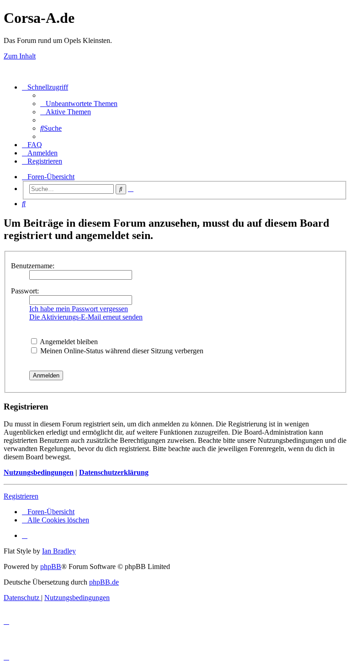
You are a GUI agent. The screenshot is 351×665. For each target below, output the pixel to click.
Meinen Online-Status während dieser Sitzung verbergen (120, 351)
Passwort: (25, 291)
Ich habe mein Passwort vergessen (78, 309)
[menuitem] (78, 103)
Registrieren (21, 496)
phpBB (50, 566)
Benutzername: (32, 266)
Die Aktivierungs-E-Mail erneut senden (86, 317)
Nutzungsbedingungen (39, 472)
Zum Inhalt (20, 56)
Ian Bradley (59, 551)
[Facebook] (24, 535)
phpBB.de (104, 582)
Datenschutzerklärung (114, 472)
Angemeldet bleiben (68, 342)
